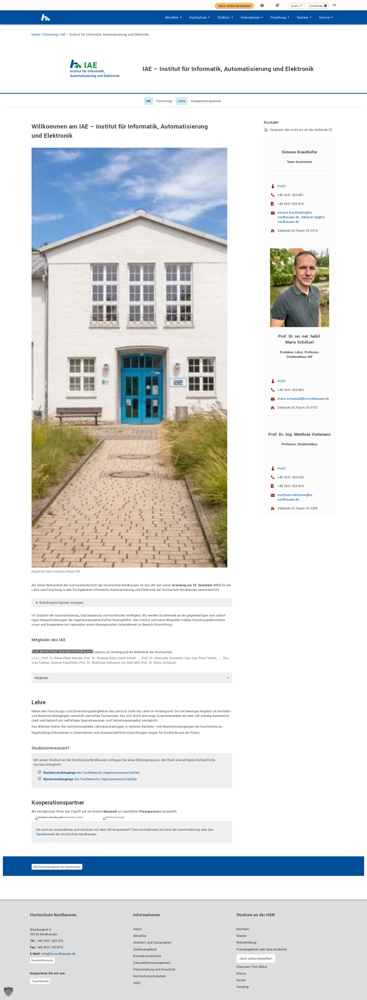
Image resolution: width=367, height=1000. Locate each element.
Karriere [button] (302, 17)
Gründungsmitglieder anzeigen (61, 602)
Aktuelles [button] (171, 17)
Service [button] (324, 17)
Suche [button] (295, 6)
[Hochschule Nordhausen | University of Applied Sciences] (46, 17)
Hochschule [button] (197, 17)
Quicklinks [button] (316, 6)
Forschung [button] (278, 17)
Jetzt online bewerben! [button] (234, 6)
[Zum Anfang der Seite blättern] (355, 988)
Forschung (50, 34)
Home (36, 34)
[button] (132, 678)
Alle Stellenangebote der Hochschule (57, 867)
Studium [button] (224, 17)
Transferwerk (45, 834)
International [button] (250, 17)
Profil (281, 186)
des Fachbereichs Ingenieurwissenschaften (91, 772)
